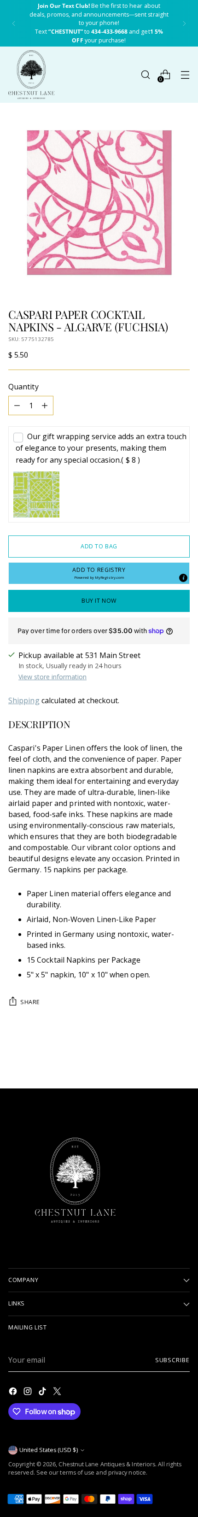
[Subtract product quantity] (17, 405)
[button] (99, 573)
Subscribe (172, 1360)
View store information (52, 676)
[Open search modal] (145, 74)
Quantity (23, 387)
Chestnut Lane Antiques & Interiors (106, 1464)
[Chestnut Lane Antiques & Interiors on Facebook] (13, 1393)
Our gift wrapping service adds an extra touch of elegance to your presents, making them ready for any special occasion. (101, 448)
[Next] (184, 23)
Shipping (24, 700)
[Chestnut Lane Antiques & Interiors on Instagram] (28, 1393)
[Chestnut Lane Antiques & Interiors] (31, 74)
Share (30, 1002)
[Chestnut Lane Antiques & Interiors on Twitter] (58, 1393)
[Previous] (14, 23)
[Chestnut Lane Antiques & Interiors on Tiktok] (43, 1393)
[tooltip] (183, 578)
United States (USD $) (48, 1450)
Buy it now (99, 601)
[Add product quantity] (44, 405)
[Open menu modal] (184, 74)
